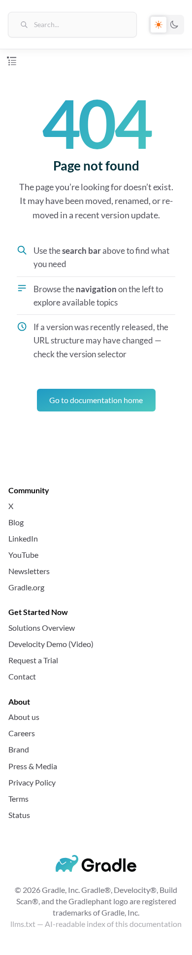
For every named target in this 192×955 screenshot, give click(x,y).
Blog (16, 522)
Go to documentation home (96, 400)
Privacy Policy (32, 782)
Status (19, 814)
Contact (22, 676)
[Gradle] (96, 863)
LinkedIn (23, 538)
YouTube (23, 554)
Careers (21, 733)
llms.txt (22, 923)
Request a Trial (33, 660)
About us (23, 716)
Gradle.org (26, 587)
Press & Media (32, 766)
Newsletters (29, 571)
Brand (18, 749)
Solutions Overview (41, 627)
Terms (18, 798)
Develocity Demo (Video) (51, 643)
